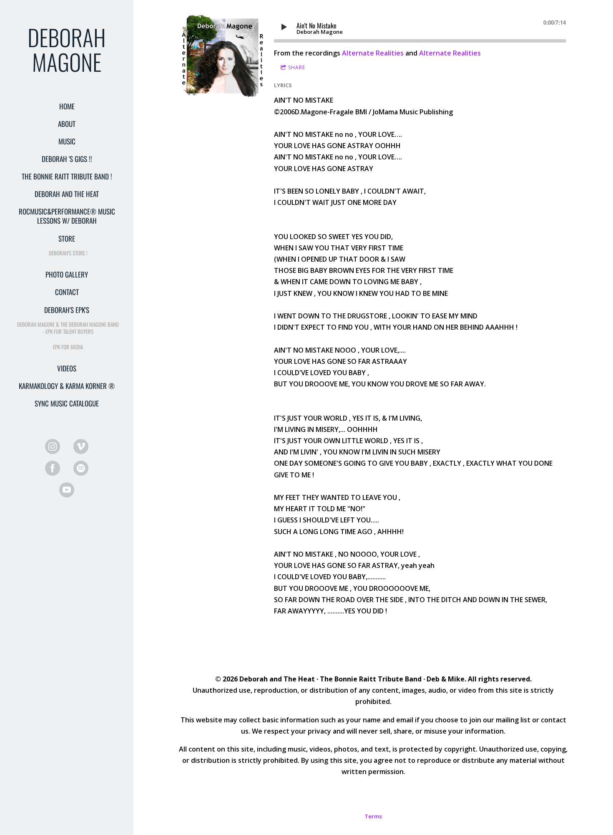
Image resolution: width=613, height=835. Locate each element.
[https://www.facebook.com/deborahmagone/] (52, 468)
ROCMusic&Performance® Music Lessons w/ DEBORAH (67, 216)
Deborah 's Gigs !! (67, 159)
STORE (66, 238)
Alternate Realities (373, 53)
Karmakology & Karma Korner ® (67, 386)
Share (296, 67)
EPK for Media (68, 347)
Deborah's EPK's (66, 310)
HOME (67, 106)
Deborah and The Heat (67, 194)
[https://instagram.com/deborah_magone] (52, 446)
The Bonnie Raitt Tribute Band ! (67, 176)
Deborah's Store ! (68, 253)
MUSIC (66, 141)
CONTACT (67, 292)
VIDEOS (66, 368)
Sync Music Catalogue (67, 403)
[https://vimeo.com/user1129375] (80, 446)
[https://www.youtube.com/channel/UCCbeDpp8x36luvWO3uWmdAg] (66, 489)
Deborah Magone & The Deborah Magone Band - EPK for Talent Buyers (68, 328)
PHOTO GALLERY (66, 274)
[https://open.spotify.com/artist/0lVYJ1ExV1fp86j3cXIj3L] (80, 468)
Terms (373, 816)
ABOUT (66, 124)
